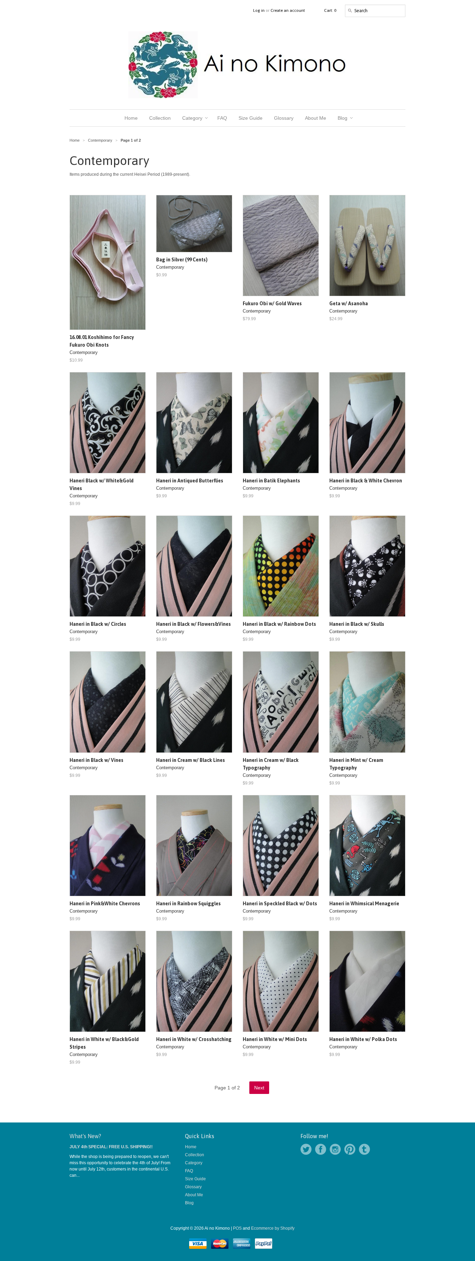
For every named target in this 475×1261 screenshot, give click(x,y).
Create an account (288, 10)
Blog (189, 1202)
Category (193, 1162)
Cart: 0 (330, 10)
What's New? (85, 1136)
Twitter (306, 1149)
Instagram (335, 1149)
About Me (194, 1194)
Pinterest (349, 1149)
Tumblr (364, 1149)
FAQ (189, 1170)
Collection (194, 1154)
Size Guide (195, 1178)
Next (259, 1087)
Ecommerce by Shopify (273, 1228)
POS (237, 1228)
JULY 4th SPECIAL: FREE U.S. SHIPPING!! (111, 1146)
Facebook (320, 1149)
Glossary (193, 1186)
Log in (259, 10)
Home (190, 1146)
